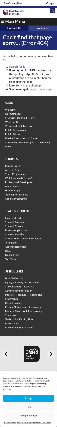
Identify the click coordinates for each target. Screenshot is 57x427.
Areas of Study (13, 170)
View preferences (28, 415)
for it (17, 66)
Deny (28, 407)
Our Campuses (13, 114)
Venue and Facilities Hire (18, 126)
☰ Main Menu (13, 21)
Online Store (12, 255)
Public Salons (12, 134)
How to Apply (12, 190)
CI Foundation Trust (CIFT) (19, 286)
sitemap (36, 85)
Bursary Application (16, 230)
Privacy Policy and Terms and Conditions (34, 423)
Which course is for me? (18, 178)
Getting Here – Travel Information (23, 238)
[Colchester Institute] (14, 14)
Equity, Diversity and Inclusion (22, 282)
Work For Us (12, 122)
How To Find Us (14, 278)
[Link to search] (52, 10)
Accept (28, 398)
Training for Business (16, 194)
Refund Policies (13, 303)
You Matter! (11, 259)
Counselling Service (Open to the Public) (27, 142)
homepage (45, 89)
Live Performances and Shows (21, 138)
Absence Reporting (15, 247)
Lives (13, 3)
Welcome (10, 110)
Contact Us (14, 28)
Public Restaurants (15, 130)
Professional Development (19, 182)
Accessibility (12, 323)
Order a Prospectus (16, 199)
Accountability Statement (19, 327)
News (8, 146)
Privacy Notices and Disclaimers (23, 307)
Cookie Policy (10, 423)
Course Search (13, 166)
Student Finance (14, 226)
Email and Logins (14, 218)
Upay (8, 251)
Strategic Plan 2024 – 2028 (20, 118)
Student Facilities (14, 234)
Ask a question (13, 186)
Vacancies (42, 28)
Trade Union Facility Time (19, 319)
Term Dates (11, 242)
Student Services (14, 222)
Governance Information (18, 290)
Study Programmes (15, 174)
